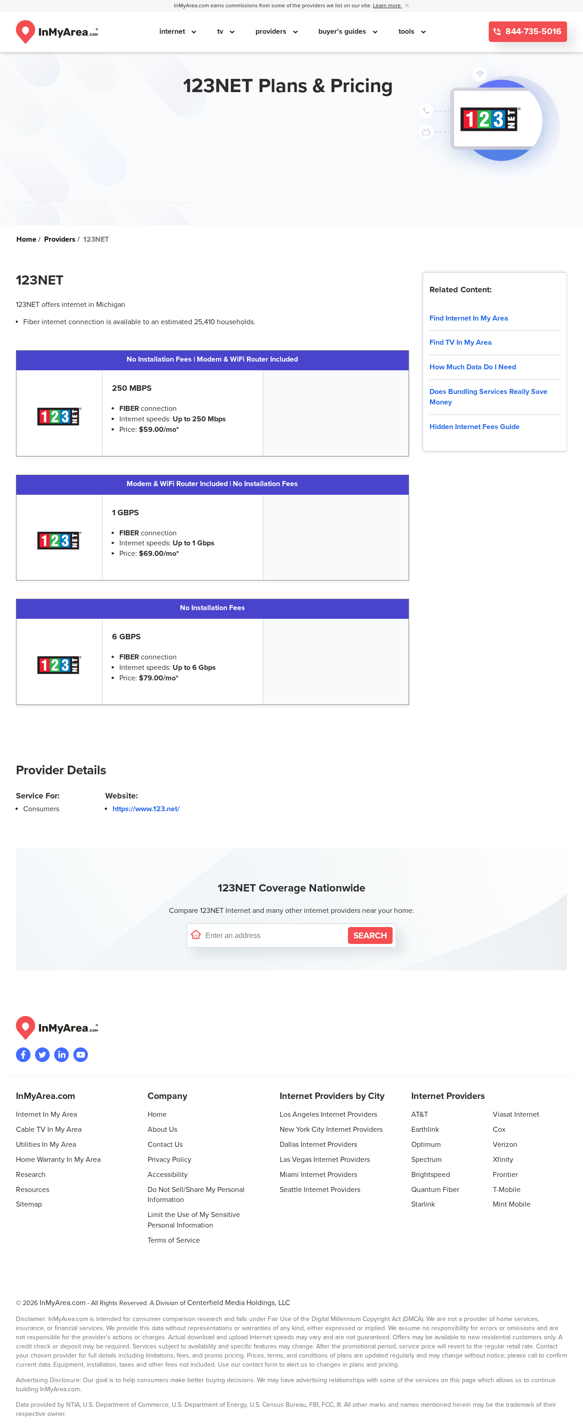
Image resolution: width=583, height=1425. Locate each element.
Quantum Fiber (435, 1189)
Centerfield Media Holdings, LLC (238, 1302)
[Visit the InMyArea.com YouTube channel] (80, 1054)
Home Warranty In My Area (58, 1159)
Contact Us (165, 1144)
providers (272, 31)
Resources (32, 1189)
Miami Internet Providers (318, 1174)
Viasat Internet (516, 1114)
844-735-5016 (532, 31)
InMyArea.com (63, 1302)
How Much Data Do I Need (473, 367)
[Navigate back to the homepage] (57, 32)
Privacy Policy (169, 1159)
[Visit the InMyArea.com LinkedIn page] (61, 1054)
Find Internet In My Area (469, 318)
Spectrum (426, 1159)
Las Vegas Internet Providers (325, 1159)
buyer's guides (343, 31)
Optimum (426, 1144)
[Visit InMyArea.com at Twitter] (42, 1054)
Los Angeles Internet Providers (328, 1114)
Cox (499, 1129)
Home (157, 1114)
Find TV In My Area (461, 342)
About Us (162, 1129)
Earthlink (425, 1129)
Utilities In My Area (46, 1144)
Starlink (423, 1204)
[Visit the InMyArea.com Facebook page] (23, 1054)
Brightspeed (430, 1174)
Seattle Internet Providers (320, 1189)
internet (173, 31)
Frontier (505, 1174)
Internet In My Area (46, 1114)
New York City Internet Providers (331, 1129)
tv (221, 31)
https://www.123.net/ (146, 809)
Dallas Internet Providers (318, 1144)
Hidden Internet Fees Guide (475, 426)
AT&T (419, 1114)
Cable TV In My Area (49, 1129)
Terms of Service (174, 1240)
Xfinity (503, 1159)
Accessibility (168, 1174)
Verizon (505, 1144)
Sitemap (29, 1204)
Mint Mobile (512, 1204)
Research (31, 1174)
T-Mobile (507, 1189)
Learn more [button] (387, 5)
